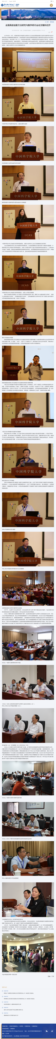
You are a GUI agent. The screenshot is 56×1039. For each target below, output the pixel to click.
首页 (48, 21)
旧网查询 (12, 1028)
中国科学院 (5, 1026)
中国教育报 (34, 1026)
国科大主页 (4, 1)
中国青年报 (27, 1026)
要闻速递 (28, 17)
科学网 (21, 1026)
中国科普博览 (5, 1028)
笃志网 (14, 1)
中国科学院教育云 (13, 1026)
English (10, 1)
